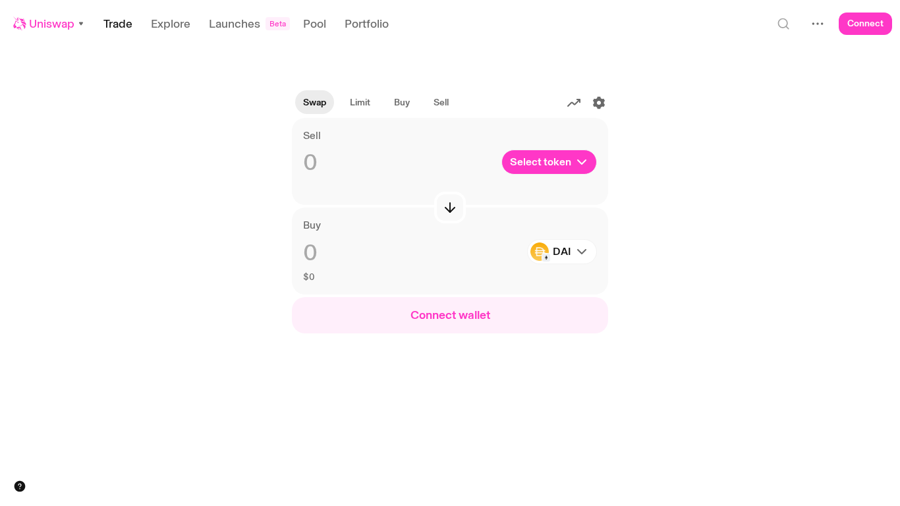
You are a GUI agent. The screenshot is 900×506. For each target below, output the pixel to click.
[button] (49, 24)
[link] (360, 103)
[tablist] (376, 102)
